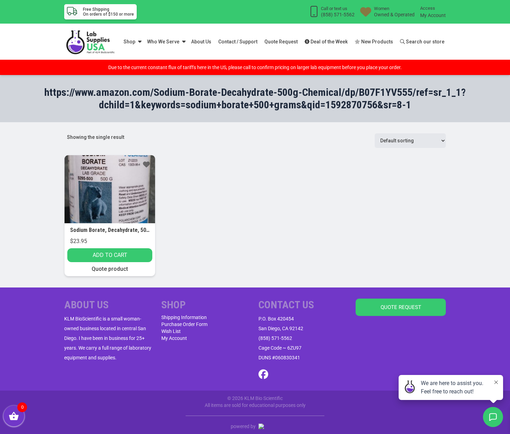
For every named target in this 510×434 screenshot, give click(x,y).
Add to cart (110, 255)
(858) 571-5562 (275, 338)
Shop (129, 41)
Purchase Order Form (184, 324)
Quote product (110, 269)
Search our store (424, 41)
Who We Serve (163, 41)
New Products (376, 41)
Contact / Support (237, 41)
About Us (201, 41)
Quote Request (281, 41)
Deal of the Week (328, 41)
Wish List (171, 331)
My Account (433, 15)
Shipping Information (184, 317)
